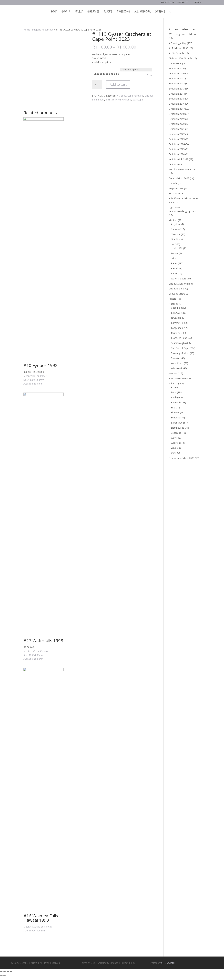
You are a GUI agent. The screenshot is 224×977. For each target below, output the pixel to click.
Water (174, 437)
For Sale (173, 183)
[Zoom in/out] (11, 971)
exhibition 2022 (177, 134)
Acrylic (174, 224)
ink (141, 95)
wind (173, 447)
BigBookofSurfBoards (180, 58)
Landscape (177, 422)
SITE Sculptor (168, 962)
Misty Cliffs (177, 333)
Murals (174, 253)
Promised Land (179, 337)
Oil (172, 258)
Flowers (175, 412)
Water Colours (178, 278)
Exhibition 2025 (177, 149)
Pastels (175, 268)
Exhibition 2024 (177, 144)
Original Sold (175, 288)
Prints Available (123, 99)
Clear (149, 75)
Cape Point (133, 95)
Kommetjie (177, 322)
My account (167, 2)
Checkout (182, 2)
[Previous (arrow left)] (1, 975)
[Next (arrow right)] (4, 975)
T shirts (172, 452)
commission (175, 63)
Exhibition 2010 (177, 73)
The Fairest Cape (180, 348)
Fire (173, 407)
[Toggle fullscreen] (8, 971)
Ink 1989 (178, 248)
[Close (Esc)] (1, 971)
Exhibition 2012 (177, 83)
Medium (79, 12)
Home (54, 12)
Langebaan (177, 327)
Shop (64, 12)
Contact (160, 12)
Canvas (175, 229)
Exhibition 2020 (177, 123)
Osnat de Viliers (177, 293)
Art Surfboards (176, 53)
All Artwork (142, 12)
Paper (101, 99)
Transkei (175, 358)
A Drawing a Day (177, 43)
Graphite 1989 (176, 188)
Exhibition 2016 (177, 103)
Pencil (174, 273)
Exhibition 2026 (177, 154)
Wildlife (175, 442)
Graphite (175, 239)
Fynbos (175, 417)
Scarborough (178, 343)
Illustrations (175, 193)
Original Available (178, 283)
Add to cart (118, 84)
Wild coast (176, 368)
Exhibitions (123, 12)
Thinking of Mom (180, 353)
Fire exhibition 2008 (179, 178)
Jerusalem (176, 317)
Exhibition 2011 (177, 78)
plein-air (110, 99)
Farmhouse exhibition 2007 (183, 169)
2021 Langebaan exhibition (183, 34)
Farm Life (176, 402)
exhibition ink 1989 (178, 159)
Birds (123, 95)
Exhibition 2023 (177, 139)
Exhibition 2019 (177, 118)
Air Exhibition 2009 (178, 48)
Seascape (48, 29)
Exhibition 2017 (177, 108)
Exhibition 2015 (177, 98)
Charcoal (175, 234)
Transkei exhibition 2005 (181, 458)
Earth (174, 397)
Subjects (93, 12)
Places (108, 12)
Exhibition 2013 (177, 88)
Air (118, 95)
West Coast (177, 363)
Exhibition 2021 (177, 128)
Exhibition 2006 (177, 68)
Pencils (172, 298)
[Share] (4, 971)
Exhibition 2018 (177, 113)
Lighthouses (177, 427)
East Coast (177, 312)
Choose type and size (106, 73)
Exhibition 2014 (177, 93)
